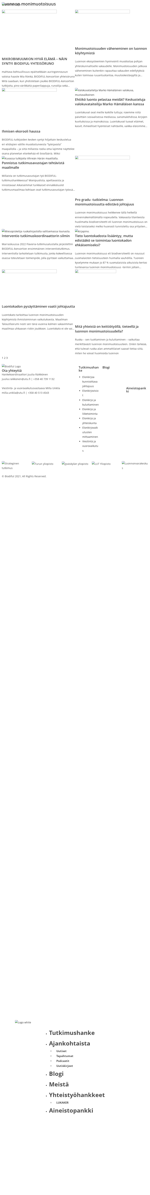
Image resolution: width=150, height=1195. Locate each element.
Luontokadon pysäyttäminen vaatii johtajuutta (38, 306)
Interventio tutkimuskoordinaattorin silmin (36, 236)
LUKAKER (62, 1102)
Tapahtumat (64, 1056)
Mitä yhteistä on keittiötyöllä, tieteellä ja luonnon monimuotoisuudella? (106, 328)
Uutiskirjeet (64, 1066)
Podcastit (62, 1061)
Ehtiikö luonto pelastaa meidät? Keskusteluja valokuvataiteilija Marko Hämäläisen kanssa (110, 101)
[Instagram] (140, 380)
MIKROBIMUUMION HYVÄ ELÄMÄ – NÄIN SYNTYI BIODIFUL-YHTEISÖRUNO (34, 61)
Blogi (106, 367)
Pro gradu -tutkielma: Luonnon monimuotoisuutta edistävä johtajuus (104, 201)
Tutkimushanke (89, 369)
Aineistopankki (136, 389)
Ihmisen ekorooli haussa (21, 131)
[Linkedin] (130, 380)
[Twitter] (140, 370)
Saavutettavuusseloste (90, 485)
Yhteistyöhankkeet (77, 1095)
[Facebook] (130, 370)
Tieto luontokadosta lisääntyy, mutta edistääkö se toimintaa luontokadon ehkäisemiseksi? (104, 240)
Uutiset (61, 1051)
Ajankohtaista (69, 1043)
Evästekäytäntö (86, 481)
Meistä (59, 1084)
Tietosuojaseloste (87, 476)
